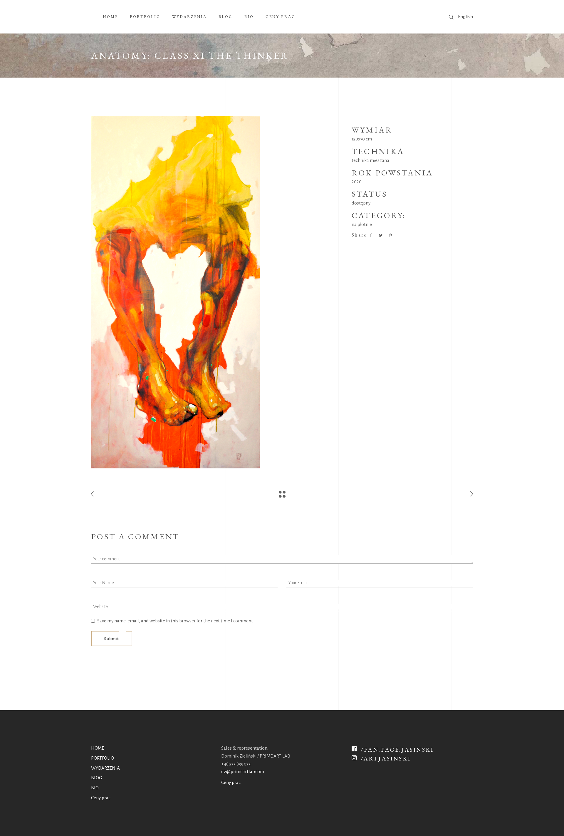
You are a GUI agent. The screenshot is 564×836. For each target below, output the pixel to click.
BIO (95, 787)
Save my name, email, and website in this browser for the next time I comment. (175, 620)
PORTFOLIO (102, 757)
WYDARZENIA (105, 767)
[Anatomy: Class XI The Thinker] (217, 292)
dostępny (361, 202)
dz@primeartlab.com (242, 771)
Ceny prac (100, 797)
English (465, 16)
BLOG (96, 777)
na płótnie (362, 224)
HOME (97, 747)
